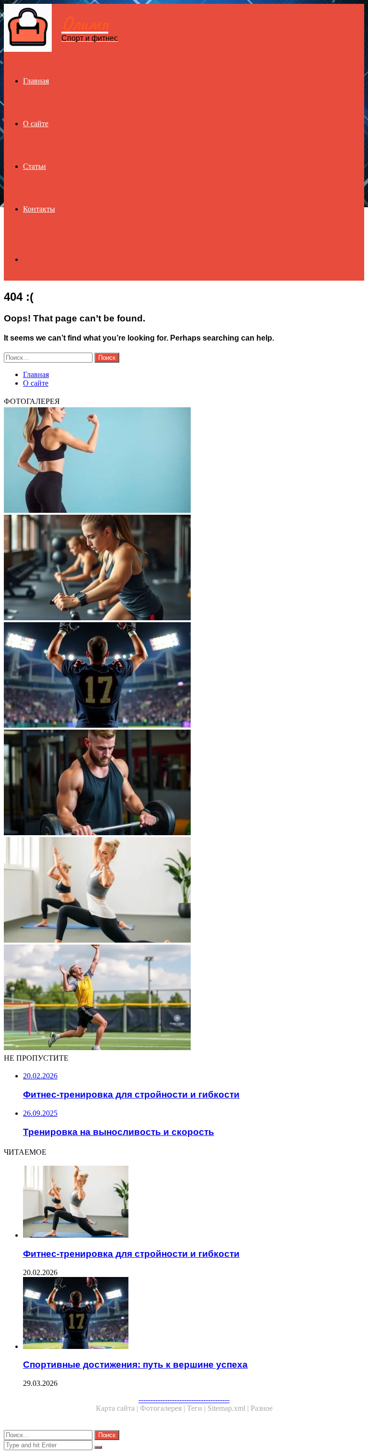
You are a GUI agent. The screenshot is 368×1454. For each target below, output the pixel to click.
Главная (36, 81)
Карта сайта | (118, 1408)
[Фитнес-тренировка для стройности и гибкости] (184, 891)
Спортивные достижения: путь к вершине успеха (135, 1364)
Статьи (34, 166)
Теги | (197, 1408)
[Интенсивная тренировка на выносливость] (184, 568)
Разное (262, 1408)
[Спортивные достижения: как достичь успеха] (184, 998)
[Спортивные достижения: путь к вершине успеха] (184, 676)
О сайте (35, 123)
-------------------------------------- (184, 1399)
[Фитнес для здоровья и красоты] (184, 461)
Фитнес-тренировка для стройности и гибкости (131, 1254)
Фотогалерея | (163, 1408)
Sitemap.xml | (229, 1408)
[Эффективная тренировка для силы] (184, 783)
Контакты (39, 209)
